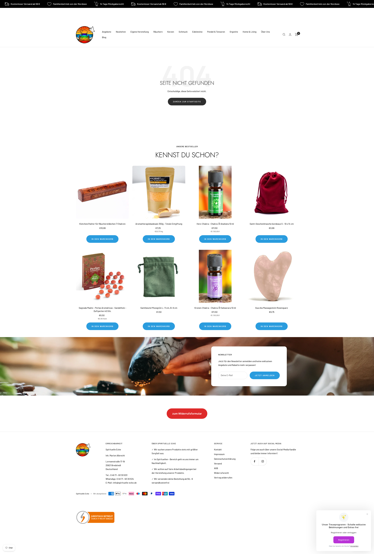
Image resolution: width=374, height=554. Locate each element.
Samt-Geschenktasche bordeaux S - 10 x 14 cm (272, 223)
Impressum (219, 454)
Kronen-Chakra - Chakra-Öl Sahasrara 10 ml (215, 308)
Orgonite (234, 31)
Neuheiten (121, 31)
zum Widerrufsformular (187, 413)
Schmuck (183, 31)
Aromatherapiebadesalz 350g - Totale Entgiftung (158, 223)
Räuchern (158, 31)
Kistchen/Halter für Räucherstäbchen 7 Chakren (102, 223)
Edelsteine (197, 31)
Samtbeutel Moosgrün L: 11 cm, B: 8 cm (158, 308)
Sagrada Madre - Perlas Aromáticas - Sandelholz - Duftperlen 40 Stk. (102, 310)
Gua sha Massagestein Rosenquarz (271, 308)
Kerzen (170, 31)
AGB (216, 468)
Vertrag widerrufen (223, 477)
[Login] (290, 34)
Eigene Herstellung (139, 31)
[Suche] (284, 34)
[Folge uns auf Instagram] (263, 461)
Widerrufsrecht (221, 473)
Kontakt (218, 449)
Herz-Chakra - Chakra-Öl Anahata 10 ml (215, 223)
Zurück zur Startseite (187, 101)
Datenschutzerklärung (225, 459)
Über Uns (265, 31)
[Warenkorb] (296, 34)
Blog (104, 37)
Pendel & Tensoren (216, 31)
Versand (218, 463)
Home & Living (249, 31)
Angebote (106, 31)
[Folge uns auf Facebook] (255, 461)
